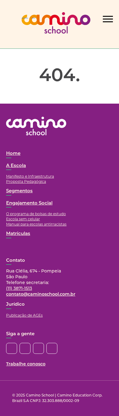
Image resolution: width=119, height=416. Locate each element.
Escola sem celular (23, 219)
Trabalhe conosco (25, 364)
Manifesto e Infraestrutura (30, 176)
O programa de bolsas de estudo (36, 214)
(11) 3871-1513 (19, 288)
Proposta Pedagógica (26, 181)
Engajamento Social (29, 203)
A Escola (16, 166)
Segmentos (19, 191)
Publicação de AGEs (24, 315)
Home (13, 153)
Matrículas (18, 234)
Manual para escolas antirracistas (36, 224)
